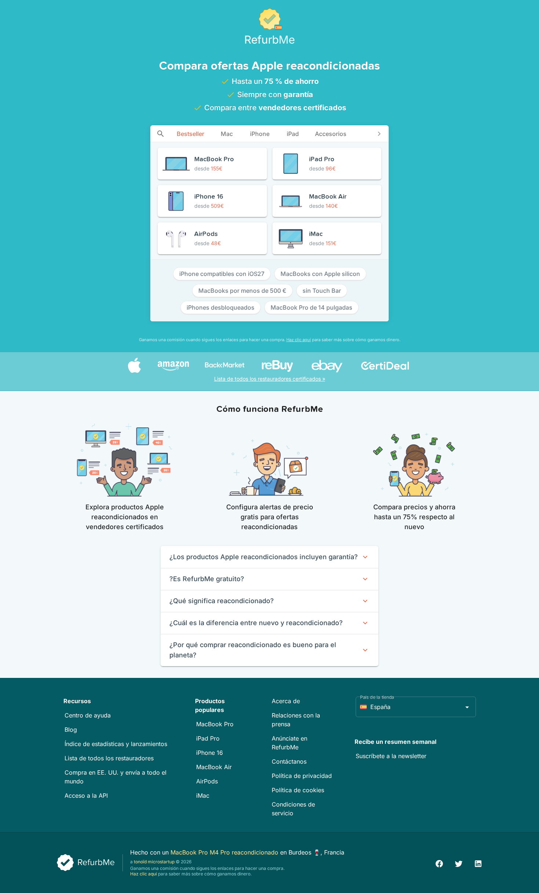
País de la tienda (377, 697)
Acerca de (286, 701)
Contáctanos (289, 761)
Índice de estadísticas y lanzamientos (116, 744)
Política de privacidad (302, 775)
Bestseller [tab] (190, 133)
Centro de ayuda (88, 715)
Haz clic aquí (298, 339)
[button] (416, 707)
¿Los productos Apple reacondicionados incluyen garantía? (263, 557)
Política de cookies (298, 790)
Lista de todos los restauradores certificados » (269, 379)
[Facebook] (439, 863)
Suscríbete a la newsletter (391, 756)
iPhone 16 (209, 752)
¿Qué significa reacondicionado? (221, 601)
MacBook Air (214, 767)
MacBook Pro (215, 724)
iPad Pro (208, 738)
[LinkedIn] (478, 863)
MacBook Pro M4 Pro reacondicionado (225, 852)
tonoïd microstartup (154, 861)
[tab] (160, 133)
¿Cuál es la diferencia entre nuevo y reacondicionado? (256, 623)
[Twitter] (458, 863)
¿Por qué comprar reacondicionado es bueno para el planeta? (252, 650)
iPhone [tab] (260, 133)
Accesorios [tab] (330, 133)
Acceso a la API (86, 795)
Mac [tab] (227, 133)
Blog (71, 729)
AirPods (207, 781)
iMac (202, 795)
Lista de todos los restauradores (109, 758)
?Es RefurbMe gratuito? (206, 579)
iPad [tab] (293, 133)
